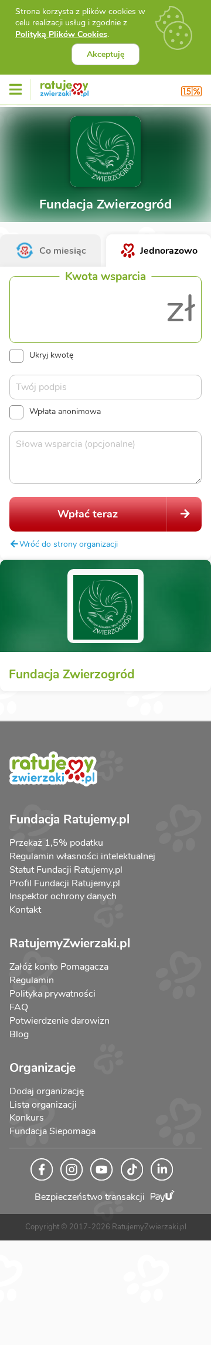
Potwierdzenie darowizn (59, 1020)
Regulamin (31, 980)
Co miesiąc (62, 250)
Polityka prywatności (52, 993)
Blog (19, 1034)
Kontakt (25, 909)
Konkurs (26, 1117)
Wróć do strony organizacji (68, 544)
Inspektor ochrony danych (63, 896)
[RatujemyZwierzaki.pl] (64, 86)
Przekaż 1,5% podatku (56, 842)
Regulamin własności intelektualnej (82, 856)
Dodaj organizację (46, 1091)
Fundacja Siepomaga (52, 1131)
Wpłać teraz (87, 514)
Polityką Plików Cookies (61, 34)
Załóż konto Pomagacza (58, 966)
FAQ (18, 1007)
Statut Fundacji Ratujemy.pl (65, 869)
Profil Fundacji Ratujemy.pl (64, 883)
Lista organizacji (43, 1104)
